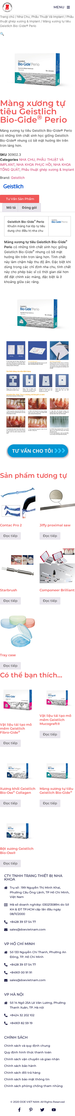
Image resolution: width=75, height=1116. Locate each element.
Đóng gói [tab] (29, 207)
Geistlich (18, 178)
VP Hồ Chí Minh (19, 944)
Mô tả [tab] (11, 207)
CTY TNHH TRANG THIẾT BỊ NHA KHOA (33, 877)
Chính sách (16, 1037)
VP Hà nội (14, 994)
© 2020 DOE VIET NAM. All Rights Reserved (37, 1101)
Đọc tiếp (10, 536)
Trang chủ (7, 17)
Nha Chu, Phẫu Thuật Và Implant (40, 17)
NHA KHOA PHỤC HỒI (33, 164)
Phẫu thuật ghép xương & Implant (47, 169)
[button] (2, 34)
